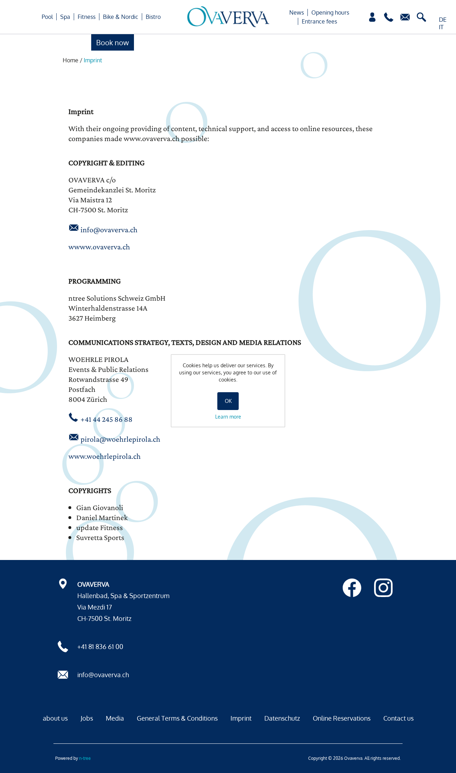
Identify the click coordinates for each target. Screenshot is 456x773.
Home (70, 60)
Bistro (153, 16)
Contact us (398, 718)
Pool (47, 16)
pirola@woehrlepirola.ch (120, 439)
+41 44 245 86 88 (107, 419)
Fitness (86, 16)
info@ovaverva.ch (109, 229)
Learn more (228, 417)
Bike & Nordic (120, 16)
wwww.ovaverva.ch (99, 246)
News (296, 12)
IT (441, 27)
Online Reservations (341, 718)
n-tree (85, 758)
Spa (65, 16)
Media (115, 718)
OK (228, 401)
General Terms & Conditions (177, 718)
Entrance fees (319, 21)
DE (442, 19)
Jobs (87, 718)
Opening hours (330, 12)
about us (55, 718)
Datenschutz (282, 718)
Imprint (241, 718)
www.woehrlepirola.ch (104, 456)
